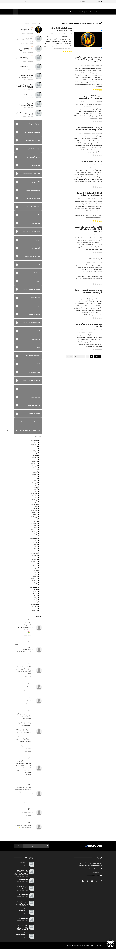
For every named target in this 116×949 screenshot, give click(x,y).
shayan (25, 777)
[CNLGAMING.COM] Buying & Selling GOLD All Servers (89, 194)
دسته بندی (89, 11)
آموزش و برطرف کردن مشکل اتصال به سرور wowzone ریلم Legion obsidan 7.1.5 (22, 904)
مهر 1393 (35, 602)
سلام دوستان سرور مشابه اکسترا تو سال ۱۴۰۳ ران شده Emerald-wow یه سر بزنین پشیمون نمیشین (23, 626)
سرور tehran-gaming (22, 935)
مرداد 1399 (35, 495)
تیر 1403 (36, 442)
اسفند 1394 (35, 565)
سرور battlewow (95, 258)
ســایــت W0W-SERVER (91, 161)
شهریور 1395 (34, 553)
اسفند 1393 (35, 591)
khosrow (25, 831)
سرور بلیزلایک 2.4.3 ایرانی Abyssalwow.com (61, 29)
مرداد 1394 (35, 580)
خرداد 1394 (35, 585)
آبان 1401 (35, 472)
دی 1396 (35, 525)
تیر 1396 (36, 534)
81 (75, 356)
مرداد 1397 (35, 519)
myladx (25, 690)
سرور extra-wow (23, 879)
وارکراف (28, 700)
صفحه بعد (69, 356)
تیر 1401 (36, 476)
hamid (25, 751)
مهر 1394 (35, 576)
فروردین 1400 (34, 482)
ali (26, 815)
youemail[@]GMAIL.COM (92, 875)
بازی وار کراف (27, 686)
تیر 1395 (36, 557)
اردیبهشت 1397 (34, 523)
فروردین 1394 (34, 589)
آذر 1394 (36, 572)
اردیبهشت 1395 (34, 561)
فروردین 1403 (34, 446)
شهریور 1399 (34, 493)
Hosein (25, 635)
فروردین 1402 (34, 465)
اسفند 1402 (35, 448)
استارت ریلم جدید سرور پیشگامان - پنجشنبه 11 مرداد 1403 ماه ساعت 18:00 (88, 59)
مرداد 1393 (35, 606)
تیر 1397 (36, 521)
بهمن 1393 (35, 593)
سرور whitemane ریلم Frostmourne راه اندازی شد (90, 97)
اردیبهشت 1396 (34, 538)
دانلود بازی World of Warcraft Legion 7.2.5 (21, 887)
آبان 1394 (35, 574)
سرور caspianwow (23, 894)
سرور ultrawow (23, 863)
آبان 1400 (35, 480)
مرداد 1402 (35, 457)
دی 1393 (35, 595)
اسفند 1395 (35, 540)
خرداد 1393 (35, 610)
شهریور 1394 (34, 578)
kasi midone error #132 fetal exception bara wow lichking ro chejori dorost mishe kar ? (23, 790)
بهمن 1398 (35, 508)
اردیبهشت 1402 (34, 463)
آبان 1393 (35, 600)
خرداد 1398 (35, 512)
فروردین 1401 (34, 478)
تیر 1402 (36, 459)
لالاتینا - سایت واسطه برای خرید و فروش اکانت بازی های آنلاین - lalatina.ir (88, 229)
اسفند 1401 (35, 468)
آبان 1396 (35, 527)
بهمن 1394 (35, 568)
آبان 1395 (35, 548)
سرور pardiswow (23, 918)
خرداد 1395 (35, 559)
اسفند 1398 (35, 506)
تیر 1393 (36, 608)
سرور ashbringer (23, 911)
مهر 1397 (35, 514)
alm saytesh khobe (26, 812)
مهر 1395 (35, 551)
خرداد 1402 (35, 461)
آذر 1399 (36, 489)
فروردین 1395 (34, 563)
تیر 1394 (36, 583)
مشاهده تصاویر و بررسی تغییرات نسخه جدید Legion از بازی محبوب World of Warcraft (21, 928)
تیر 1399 (36, 497)
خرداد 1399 (35, 499)
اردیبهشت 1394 (34, 587)
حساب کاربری (71, 11)
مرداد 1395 (35, 555)
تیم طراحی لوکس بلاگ (60, 945)
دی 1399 (35, 487)
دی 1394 (35, 570)
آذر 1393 (36, 597)
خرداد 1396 (35, 536)
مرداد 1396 (35, 531)
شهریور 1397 (34, 517)
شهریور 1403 (34, 440)
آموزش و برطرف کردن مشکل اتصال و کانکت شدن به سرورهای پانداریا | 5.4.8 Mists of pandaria (21, 872)
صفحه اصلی (98, 11)
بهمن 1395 (35, 542)
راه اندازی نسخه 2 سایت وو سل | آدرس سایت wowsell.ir (88, 291)
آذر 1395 (36, 546)
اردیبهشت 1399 (34, 502)
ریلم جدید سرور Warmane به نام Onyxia (89, 325)
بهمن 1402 (35, 451)
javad (26, 802)
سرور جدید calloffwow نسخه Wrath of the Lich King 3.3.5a (89, 128)
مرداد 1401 (35, 474)
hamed (25, 676)
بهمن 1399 (35, 485)
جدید (32, 27)
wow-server (68, 33)
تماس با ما (80, 11)
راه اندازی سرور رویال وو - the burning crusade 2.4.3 (81, 1)
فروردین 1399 (34, 504)
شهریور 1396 (34, 529)
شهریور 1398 (34, 510)
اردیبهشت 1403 (34, 444)
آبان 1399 (35, 491)
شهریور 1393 (34, 604)
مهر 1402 (35, 455)
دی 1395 (35, 544)
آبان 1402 (35, 453)
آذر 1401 (36, 470)
